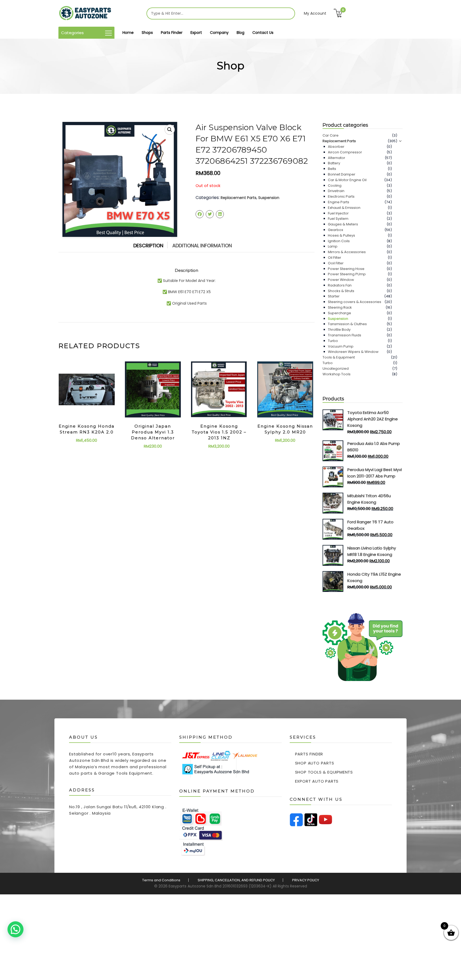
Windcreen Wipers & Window (353, 351)
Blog (240, 32)
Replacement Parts (238, 197)
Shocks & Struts (341, 290)
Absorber (336, 146)
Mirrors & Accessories (347, 251)
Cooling (334, 185)
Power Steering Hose (346, 268)
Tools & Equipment (339, 357)
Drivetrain (336, 190)
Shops (147, 32)
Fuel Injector (338, 213)
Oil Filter (334, 257)
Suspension (268, 197)
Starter (334, 296)
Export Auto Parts (317, 781)
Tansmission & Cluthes (347, 323)
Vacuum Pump (340, 346)
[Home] (85, 13)
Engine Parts (338, 202)
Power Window (341, 279)
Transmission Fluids (344, 335)
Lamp (332, 246)
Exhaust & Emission (344, 207)
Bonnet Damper (341, 174)
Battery (334, 163)
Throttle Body (339, 329)
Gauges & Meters (343, 224)
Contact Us (262, 32)
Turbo (333, 340)
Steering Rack (340, 307)
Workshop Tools (337, 374)
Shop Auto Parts (314, 763)
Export (196, 32)
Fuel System (338, 218)
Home (128, 32)
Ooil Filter (336, 263)
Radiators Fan (340, 285)
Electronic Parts (341, 196)
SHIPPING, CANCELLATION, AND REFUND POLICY (236, 880)
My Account (315, 13)
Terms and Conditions (161, 880)
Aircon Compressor (345, 152)
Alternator (336, 157)
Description (148, 245)
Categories (72, 32)
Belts (332, 168)
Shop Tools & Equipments (324, 772)
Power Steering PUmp (347, 274)
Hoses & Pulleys (341, 235)
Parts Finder (171, 32)
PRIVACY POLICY (305, 880)
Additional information (202, 245)
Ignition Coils (339, 241)
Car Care (331, 135)
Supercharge (339, 313)
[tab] (152, 244)
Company (219, 32)
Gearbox (335, 229)
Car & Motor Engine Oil (347, 179)
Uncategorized (336, 368)
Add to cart (86, 439)
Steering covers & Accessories (354, 301)
